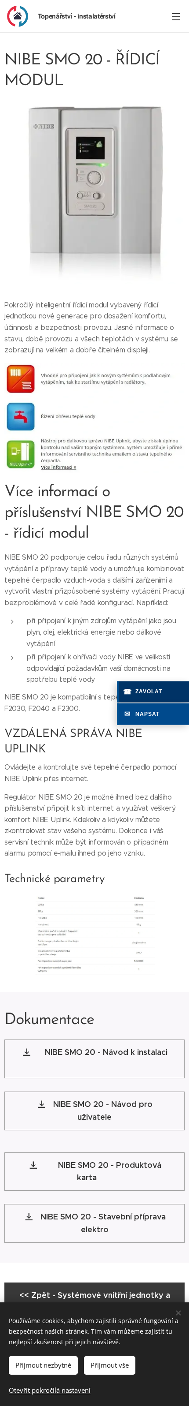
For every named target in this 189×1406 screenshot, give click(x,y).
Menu (176, 16)
